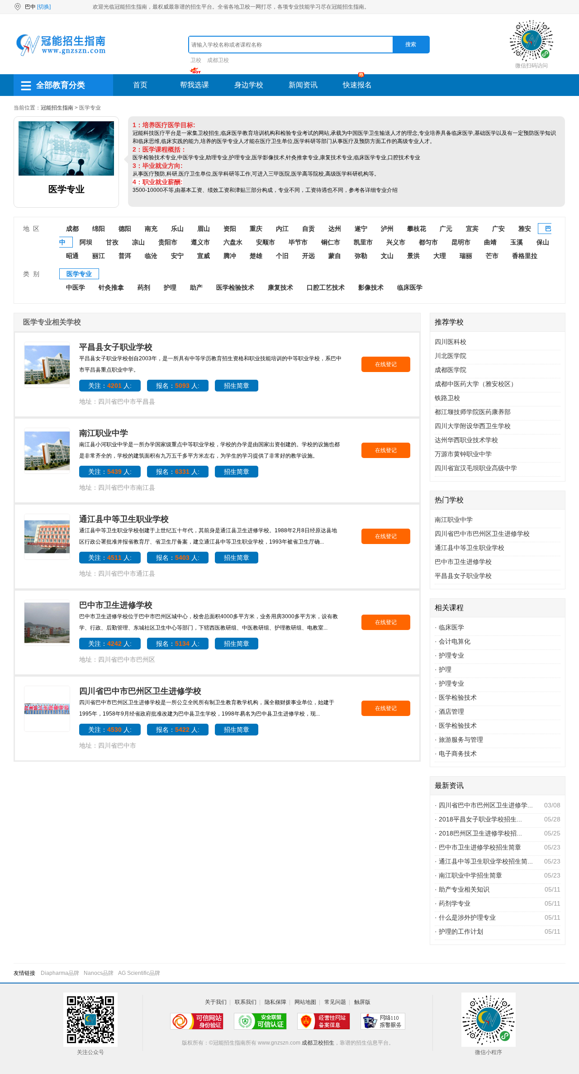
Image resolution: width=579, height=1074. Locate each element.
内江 (282, 228)
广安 (498, 228)
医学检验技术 (235, 287)
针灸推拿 (111, 287)
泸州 (387, 228)
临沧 (151, 255)
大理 (439, 255)
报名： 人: (177, 385)
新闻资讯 (303, 85)
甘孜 (112, 242)
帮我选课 (194, 85)
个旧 (282, 255)
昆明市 (460, 242)
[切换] (44, 7)
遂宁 (361, 228)
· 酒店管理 (449, 711)
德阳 (125, 228)
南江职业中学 (103, 433)
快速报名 (357, 85)
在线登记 (386, 364)
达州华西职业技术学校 (466, 440)
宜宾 (472, 228)
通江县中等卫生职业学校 (124, 519)
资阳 (229, 228)
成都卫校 (218, 60)
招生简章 (236, 385)
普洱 (125, 255)
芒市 (492, 255)
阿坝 (86, 242)
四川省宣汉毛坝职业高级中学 (476, 468)
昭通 (72, 255)
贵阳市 (167, 242)
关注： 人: (110, 385)
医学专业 (79, 273)
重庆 (256, 228)
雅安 (524, 228)
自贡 (308, 228)
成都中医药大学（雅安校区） (476, 383)
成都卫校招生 (318, 1043)
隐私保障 (275, 1002)
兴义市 (395, 242)
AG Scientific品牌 (139, 973)
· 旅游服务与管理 (459, 739)
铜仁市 (330, 242)
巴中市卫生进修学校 (115, 605)
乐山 (177, 228)
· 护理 (443, 669)
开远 (308, 255)
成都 (72, 228)
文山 (387, 255)
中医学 (75, 287)
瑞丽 (466, 255)
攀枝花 (416, 228)
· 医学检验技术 (456, 697)
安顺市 (265, 242)
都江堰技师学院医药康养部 (473, 411)
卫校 (195, 60)
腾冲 (229, 255)
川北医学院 (450, 355)
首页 (140, 85)
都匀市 (428, 242)
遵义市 (200, 242)
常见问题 (335, 1002)
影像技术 (371, 287)
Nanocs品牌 (99, 973)
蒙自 (334, 255)
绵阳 (98, 228)
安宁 (177, 255)
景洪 (413, 255)
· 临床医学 (449, 627)
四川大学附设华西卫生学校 (473, 426)
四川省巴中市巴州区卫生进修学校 (140, 691)
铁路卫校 (447, 397)
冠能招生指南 (57, 108)
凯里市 (363, 242)
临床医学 (409, 287)
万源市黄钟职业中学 (463, 454)
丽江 (98, 255)
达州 (334, 228)
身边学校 (248, 85)
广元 (446, 228)
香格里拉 (524, 255)
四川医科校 (450, 341)
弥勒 (361, 255)
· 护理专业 (449, 655)
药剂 (144, 287)
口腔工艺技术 (326, 287)
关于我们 (216, 1002)
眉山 (203, 228)
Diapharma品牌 (60, 973)
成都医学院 (450, 369)
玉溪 (516, 242)
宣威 (203, 255)
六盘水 (232, 242)
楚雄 (256, 255)
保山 (542, 242)
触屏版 (362, 1002)
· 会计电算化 (452, 641)
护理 (170, 287)
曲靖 (490, 242)
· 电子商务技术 (456, 753)
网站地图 (305, 1002)
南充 (151, 228)
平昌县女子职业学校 (115, 347)
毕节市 (298, 242)
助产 (196, 287)
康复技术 (280, 287)
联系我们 (245, 1002)
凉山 (138, 242)
